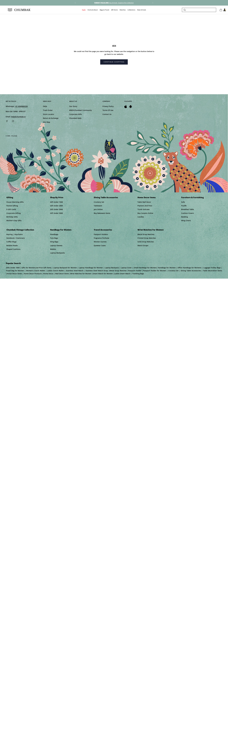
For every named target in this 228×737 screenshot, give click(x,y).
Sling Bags (54, 242)
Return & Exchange (50, 118)
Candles (141, 217)
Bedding (184, 217)
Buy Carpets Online (145, 213)
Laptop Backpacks (57, 253)
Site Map (46, 122)
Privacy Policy (108, 106)
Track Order (48, 110)
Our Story (73, 106)
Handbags (54, 234)
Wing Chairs (186, 220)
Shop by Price (56, 197)
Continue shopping (114, 62)
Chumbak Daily (75, 118)
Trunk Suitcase (144, 209)
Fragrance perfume (101, 238)
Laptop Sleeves (56, 245)
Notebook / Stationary (15, 238)
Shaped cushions (13, 249)
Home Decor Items (147, 197)
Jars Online (98, 209)
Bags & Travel (104, 10)
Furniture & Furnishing (192, 197)
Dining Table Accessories (106, 197)
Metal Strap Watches (146, 234)
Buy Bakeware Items (102, 213)
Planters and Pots (145, 206)
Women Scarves (100, 242)
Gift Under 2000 (56, 206)
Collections (131, 10)
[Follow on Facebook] (7, 121)
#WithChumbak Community (80, 110)
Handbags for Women (60, 229)
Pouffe (184, 206)
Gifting (9, 197)
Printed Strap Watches (147, 238)
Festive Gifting (12, 206)
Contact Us (106, 114)
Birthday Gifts (12, 217)
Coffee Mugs (11, 242)
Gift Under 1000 (56, 202)
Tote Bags (54, 238)
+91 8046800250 (21, 106)
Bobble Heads (12, 245)
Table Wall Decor (144, 202)
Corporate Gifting (13, 213)
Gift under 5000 (56, 213)
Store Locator (48, 114)
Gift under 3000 (56, 209)
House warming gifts (15, 202)
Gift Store (114, 10)
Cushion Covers (187, 213)
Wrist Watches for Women (151, 229)
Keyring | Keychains (14, 234)
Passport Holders (101, 234)
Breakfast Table (187, 209)
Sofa (183, 202)
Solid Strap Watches (146, 242)
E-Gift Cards (11, 209)
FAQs (45, 106)
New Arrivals (141, 10)
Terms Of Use (107, 110)
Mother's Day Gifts (13, 220)
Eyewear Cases (100, 245)
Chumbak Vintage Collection (20, 229)
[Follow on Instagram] (13, 121)
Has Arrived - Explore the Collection (114, 3)
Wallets (53, 249)
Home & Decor (93, 10)
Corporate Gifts (75, 114)
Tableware (98, 206)
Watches (123, 10)
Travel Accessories (103, 229)
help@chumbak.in (18, 116)
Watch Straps (143, 245)
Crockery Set (99, 202)
